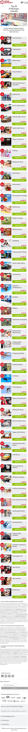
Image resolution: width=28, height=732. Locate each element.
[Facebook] (2, 676)
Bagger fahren (24, 656)
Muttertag (15, 653)
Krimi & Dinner (8, 609)
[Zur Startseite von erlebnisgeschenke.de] (7, 2)
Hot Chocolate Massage (13, 637)
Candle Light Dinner (5, 652)
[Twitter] (6, 676)
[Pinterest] (9, 676)
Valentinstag (16, 652)
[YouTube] (12, 676)
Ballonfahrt (4, 616)
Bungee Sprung (15, 611)
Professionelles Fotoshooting (11, 632)
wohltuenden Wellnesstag (20, 616)
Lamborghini (15, 634)
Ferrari (9, 613)
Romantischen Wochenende (22, 614)
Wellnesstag (23, 632)
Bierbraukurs (16, 656)
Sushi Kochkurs (19, 609)
